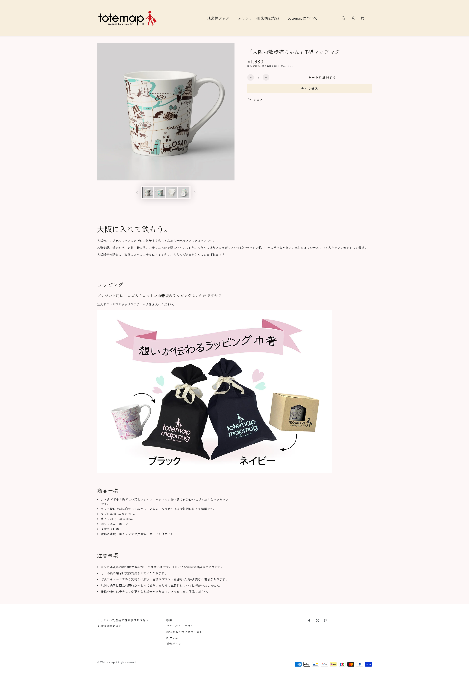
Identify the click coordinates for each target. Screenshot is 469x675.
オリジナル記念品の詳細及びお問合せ (123, 620)
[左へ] (137, 193)
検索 (169, 620)
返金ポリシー (175, 643)
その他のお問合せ (109, 626)
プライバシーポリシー (181, 626)
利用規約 (172, 638)
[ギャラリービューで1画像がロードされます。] (147, 192)
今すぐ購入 (309, 88)
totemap (110, 662)
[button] (343, 18)
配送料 (256, 66)
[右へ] (195, 193)
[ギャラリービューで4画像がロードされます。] (183, 192)
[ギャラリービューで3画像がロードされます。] (171, 192)
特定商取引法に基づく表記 (184, 632)
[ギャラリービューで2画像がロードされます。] (159, 192)
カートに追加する (322, 77)
